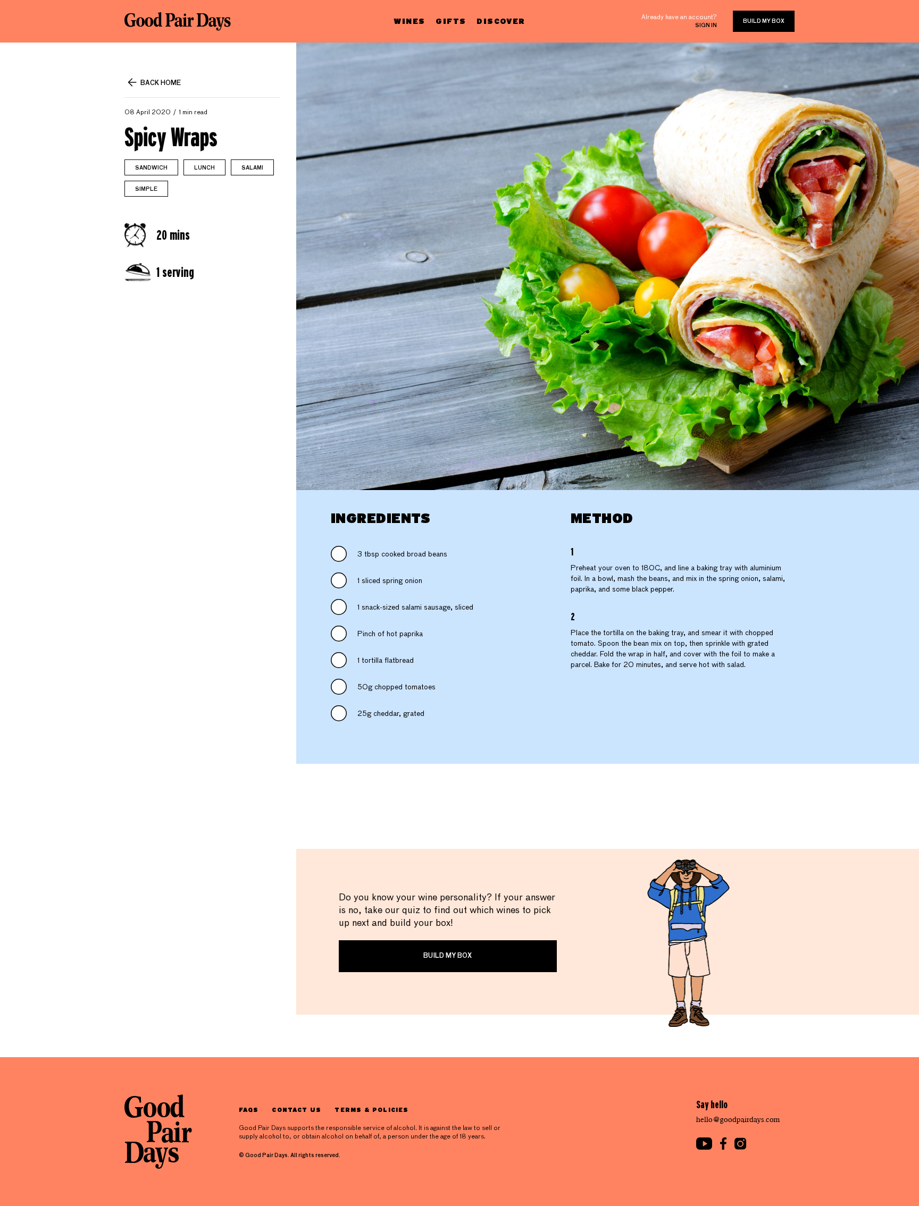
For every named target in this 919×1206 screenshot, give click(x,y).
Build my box (763, 21)
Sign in (706, 25)
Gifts (451, 21)
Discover (501, 21)
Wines (409, 21)
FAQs (248, 1109)
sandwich (151, 168)
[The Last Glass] (177, 21)
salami (252, 168)
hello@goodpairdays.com (738, 1119)
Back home (160, 83)
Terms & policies (371, 1109)
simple (146, 189)
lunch (204, 168)
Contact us (296, 1109)
